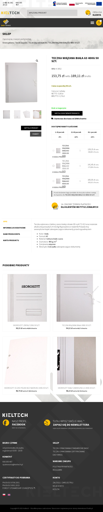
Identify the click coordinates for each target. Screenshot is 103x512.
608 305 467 (19, 3)
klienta (97, 13)
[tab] (16, 221)
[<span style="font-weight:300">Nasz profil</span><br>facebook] (6, 422)
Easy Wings (58, 454)
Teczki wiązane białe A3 (38, 43)
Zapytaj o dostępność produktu (67, 113)
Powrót (36, 134)
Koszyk (56, 489)
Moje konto (58, 486)
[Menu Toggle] (92, 23)
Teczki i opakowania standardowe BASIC (71, 448)
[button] (37, 61)
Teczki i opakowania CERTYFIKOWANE (69, 451)
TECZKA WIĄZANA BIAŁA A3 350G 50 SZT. (65, 166)
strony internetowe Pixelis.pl (83, 508)
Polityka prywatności (63, 466)
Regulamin (57, 470)
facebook (19, 422)
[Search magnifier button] (74, 12)
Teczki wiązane (21, 43)
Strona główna (8, 43)
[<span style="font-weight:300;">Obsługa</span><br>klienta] (88, 13)
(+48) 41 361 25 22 (8, 3)
